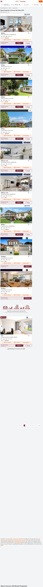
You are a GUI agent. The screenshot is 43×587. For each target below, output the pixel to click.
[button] (1, 24)
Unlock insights (26, 39)
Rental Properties (3, 8)
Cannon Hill (14, 8)
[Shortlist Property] (28, 33)
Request (20, 138)
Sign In (40, 1)
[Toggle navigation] (1, 1)
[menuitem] (18, 5)
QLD (10, 8)
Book (20, 43)
